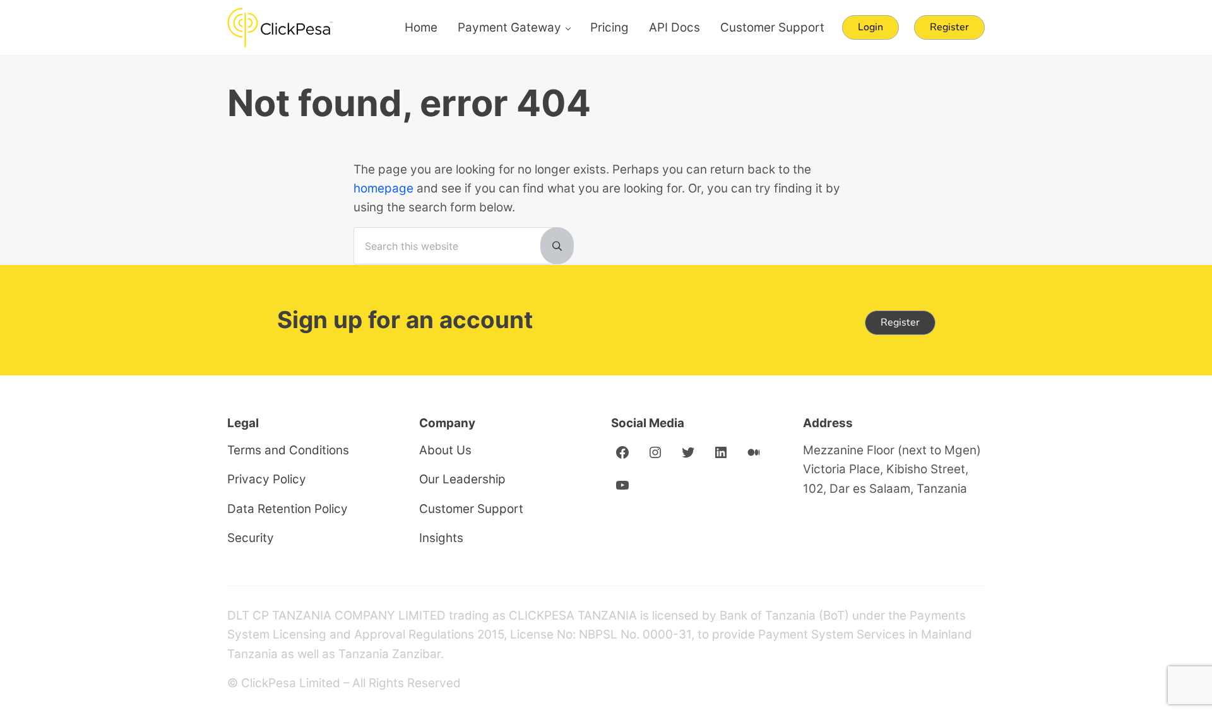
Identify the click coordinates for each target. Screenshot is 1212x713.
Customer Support (471, 509)
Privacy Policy (266, 479)
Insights (441, 538)
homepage (383, 188)
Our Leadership (462, 479)
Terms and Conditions (288, 450)
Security (250, 538)
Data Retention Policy (287, 509)
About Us (445, 450)
